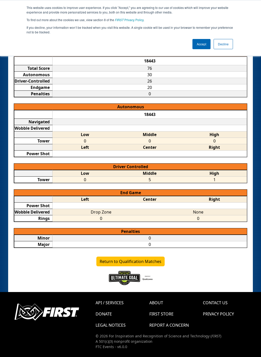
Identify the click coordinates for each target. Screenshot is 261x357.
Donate (104, 314)
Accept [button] (201, 44)
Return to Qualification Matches (130, 261)
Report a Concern (169, 325)
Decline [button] (223, 44)
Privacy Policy (129, 20)
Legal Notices (111, 325)
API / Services (110, 303)
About (156, 303)
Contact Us (215, 303)
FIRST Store (161, 314)
